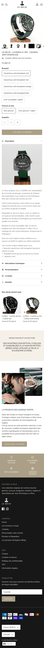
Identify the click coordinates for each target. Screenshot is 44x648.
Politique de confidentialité (12, 561)
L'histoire (5, 529)
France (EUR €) (9, 627)
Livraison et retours (9, 557)
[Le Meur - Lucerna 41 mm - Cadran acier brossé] (32, 304)
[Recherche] (7, 4)
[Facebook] (3, 509)
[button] (9, 644)
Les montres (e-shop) (10, 526)
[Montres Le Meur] (22, 4)
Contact (5, 554)
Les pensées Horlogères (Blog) (14, 540)
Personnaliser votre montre (12, 533)
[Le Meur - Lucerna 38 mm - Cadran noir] (11, 304)
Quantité (5, 117)
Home (4, 522)
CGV (3, 564)
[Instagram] (7, 509)
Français (7, 634)
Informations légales (10, 568)
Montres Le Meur (12, 640)
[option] (22, 25)
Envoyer (8, 599)
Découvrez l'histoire (14, 444)
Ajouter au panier (21, 132)
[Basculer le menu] (2, 4)
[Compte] (36, 4)
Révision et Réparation (10, 536)
